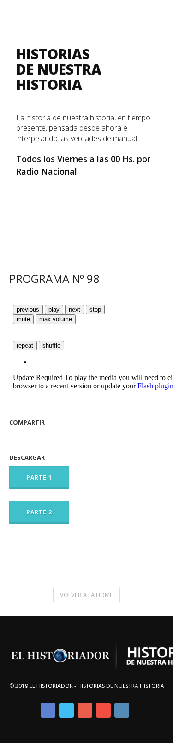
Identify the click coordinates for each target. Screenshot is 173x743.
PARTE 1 (39, 477)
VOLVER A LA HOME (86, 595)
